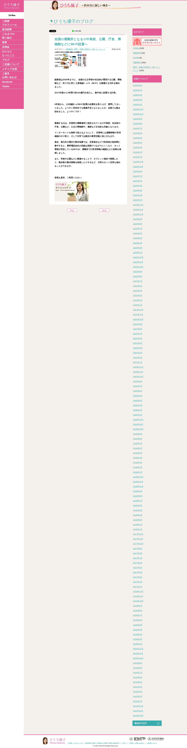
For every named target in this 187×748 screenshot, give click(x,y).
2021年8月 (137, 329)
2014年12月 (138, 706)
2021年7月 (137, 334)
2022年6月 (137, 286)
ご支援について (10, 64)
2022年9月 (137, 272)
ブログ (6, 59)
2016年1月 (137, 644)
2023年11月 (138, 210)
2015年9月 (137, 663)
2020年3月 (137, 405)
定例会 (5, 47)
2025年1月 (137, 157)
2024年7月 (137, 176)
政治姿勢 (7, 29)
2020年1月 (137, 415)
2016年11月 (138, 596)
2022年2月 (137, 300)
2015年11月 (138, 653)
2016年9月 (137, 606)
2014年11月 (138, 711)
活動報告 (69, 49)
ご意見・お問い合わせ (136, 743)
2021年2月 (137, 358)
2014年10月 (138, 716)
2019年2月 (137, 467)
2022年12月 (138, 257)
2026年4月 (137, 95)
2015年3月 (137, 692)
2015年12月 (138, 649)
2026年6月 (137, 85)
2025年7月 (137, 128)
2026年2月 (137, 105)
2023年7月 (137, 229)
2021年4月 (137, 348)
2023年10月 (138, 214)
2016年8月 (137, 611)
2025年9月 (137, 119)
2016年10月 (138, 601)
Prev (72, 210)
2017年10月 (138, 544)
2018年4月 (137, 515)
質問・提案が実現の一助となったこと (89, 49)
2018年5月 (137, 510)
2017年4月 (137, 572)
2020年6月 (137, 391)
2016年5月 (137, 625)
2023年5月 (137, 238)
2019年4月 (137, 458)
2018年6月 (137, 505)
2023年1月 (137, 253)
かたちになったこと (8, 53)
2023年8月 (137, 224)
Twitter (6, 86)
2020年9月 (137, 381)
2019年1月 (137, 472)
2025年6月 (137, 133)
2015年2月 (137, 696)
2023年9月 (137, 219)
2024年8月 (137, 171)
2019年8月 (137, 439)
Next (104, 210)
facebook (7, 81)
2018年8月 (137, 496)
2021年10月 (138, 319)
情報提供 (137, 53)
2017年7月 (137, 558)
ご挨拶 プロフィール (9, 23)
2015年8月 (137, 668)
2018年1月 (137, 529)
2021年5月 (137, 343)
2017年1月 (137, 587)
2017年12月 (138, 534)
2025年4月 (137, 143)
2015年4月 (137, 687)
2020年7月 (137, 386)
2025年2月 (137, 152)
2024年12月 (138, 162)
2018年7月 (137, 501)
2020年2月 (137, 410)
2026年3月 (137, 100)
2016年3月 (137, 634)
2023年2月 (137, 248)
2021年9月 (137, 324)
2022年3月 (137, 295)
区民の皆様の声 (114, 743)
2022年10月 (138, 267)
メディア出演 (9, 69)
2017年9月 (137, 549)
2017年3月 (137, 577)
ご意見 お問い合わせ (9, 75)
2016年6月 (137, 620)
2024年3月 (137, 190)
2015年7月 (137, 673)
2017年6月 (137, 563)
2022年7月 (137, 281)
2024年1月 (137, 200)
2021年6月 (137, 338)
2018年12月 (138, 477)
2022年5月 (137, 291)
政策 (4, 42)
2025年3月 (137, 147)
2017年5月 (137, 568)
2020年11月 (138, 372)
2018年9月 (137, 491)
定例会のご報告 (102, 743)
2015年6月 (137, 677)
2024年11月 (138, 167)
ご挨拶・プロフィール (75, 743)
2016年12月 (138, 591)
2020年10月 (138, 377)
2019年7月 (137, 443)
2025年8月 (137, 124)
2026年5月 (137, 90)
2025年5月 (137, 138)
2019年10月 (138, 429)
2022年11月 (138, 262)
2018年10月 (138, 486)
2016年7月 (137, 615)
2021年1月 (137, 362)
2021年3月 (137, 353)
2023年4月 (137, 243)
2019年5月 (137, 453)
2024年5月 (137, 181)
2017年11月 (138, 539)
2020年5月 (137, 396)
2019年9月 (137, 434)
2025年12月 (138, 109)
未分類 (136, 58)
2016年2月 (137, 639)
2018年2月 (137, 525)
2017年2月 (137, 582)
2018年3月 (137, 520)
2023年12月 (138, 205)
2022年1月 (137, 305)
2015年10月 (138, 658)
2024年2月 (137, 195)
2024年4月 (137, 186)
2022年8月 (137, 276)
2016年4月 (137, 630)
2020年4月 (137, 401)
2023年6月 (137, 233)
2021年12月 (138, 310)
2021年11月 (138, 315)
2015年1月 (137, 701)
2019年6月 (137, 448)
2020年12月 (138, 367)
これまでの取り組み (8, 36)
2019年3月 (137, 463)
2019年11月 (138, 424)
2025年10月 (138, 114)
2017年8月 (137, 553)
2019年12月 (138, 420)
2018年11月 (138, 482)
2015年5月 (137, 682)
